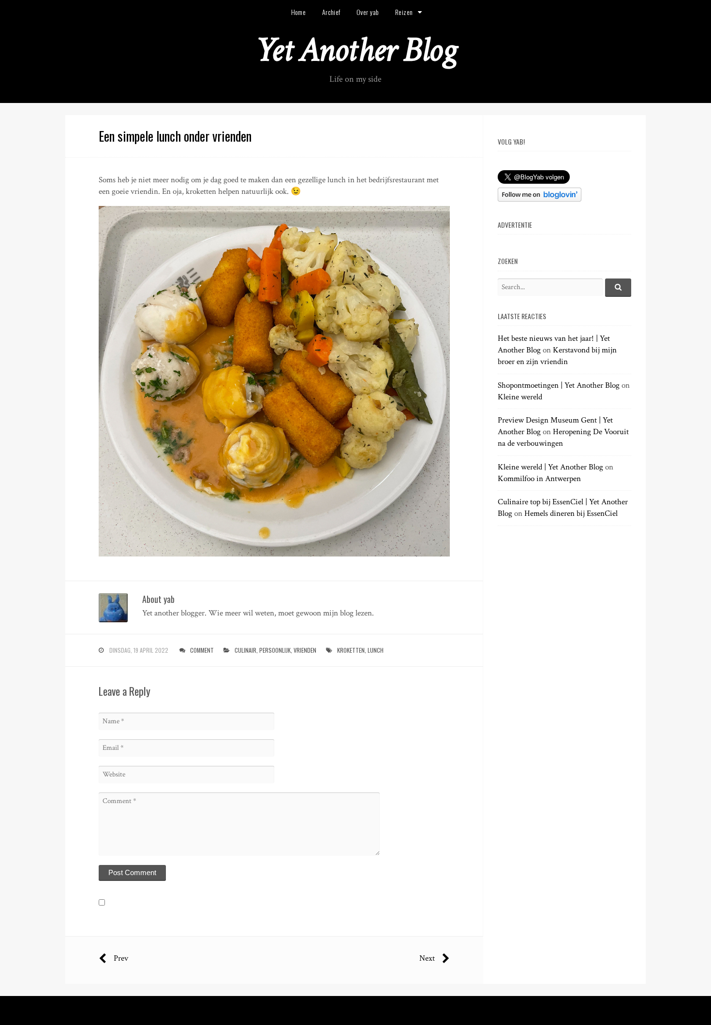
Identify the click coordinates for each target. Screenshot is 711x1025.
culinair (245, 650)
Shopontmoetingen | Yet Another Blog (559, 385)
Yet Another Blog (356, 50)
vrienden (305, 650)
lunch (376, 650)
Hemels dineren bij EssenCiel (571, 513)
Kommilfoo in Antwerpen (539, 478)
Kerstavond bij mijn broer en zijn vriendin (557, 356)
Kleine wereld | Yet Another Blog (550, 467)
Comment (202, 650)
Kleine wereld (520, 397)
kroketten (351, 650)
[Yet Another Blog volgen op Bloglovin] (539, 199)
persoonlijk (275, 650)
